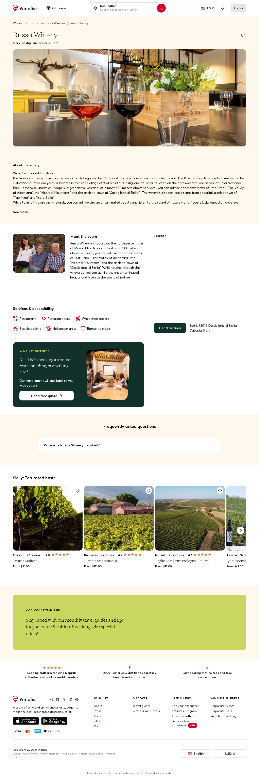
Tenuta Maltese (25, 560)
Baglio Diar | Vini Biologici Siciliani (182, 560)
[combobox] (127, 8)
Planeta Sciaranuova (100, 560)
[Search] (161, 8)
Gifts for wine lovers (146, 711)
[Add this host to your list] (243, 35)
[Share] (234, 35)
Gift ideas (59, 8)
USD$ (210, 8)
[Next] (240, 530)
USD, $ (230, 753)
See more (20, 212)
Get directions (170, 328)
